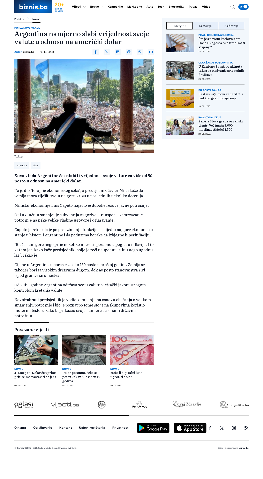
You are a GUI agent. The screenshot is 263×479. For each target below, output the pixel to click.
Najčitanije (231, 25)
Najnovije (205, 25)
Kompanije (115, 6)
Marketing (134, 6)
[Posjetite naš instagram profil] (234, 428)
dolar (35, 165)
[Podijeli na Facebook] (95, 52)
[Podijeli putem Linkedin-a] (118, 52)
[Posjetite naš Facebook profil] (210, 428)
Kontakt (65, 427)
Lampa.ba (244, 448)
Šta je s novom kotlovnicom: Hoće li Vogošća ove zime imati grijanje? (221, 43)
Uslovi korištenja (92, 427)
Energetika (177, 6)
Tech (161, 6)
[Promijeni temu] (243, 7)
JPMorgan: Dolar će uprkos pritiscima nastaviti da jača (35, 375)
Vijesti (76, 6)
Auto (149, 6)
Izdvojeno (179, 26)
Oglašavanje (42, 427)
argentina (22, 165)
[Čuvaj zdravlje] (187, 404)
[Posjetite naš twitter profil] (222, 428)
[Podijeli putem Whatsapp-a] (140, 52)
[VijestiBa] (65, 404)
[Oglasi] (23, 404)
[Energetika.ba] (234, 404)
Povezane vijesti (31, 329)
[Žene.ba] (139, 404)
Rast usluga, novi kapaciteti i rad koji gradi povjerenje (220, 96)
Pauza (193, 6)
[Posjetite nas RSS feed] (246, 428)
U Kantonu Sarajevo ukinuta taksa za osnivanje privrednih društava (221, 70)
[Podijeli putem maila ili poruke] (151, 52)
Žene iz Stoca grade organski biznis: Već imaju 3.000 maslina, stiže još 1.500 (220, 125)
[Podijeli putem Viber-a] (129, 52)
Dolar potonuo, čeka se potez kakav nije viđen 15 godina (80, 377)
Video (206, 6)
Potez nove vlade (27, 28)
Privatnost (120, 427)
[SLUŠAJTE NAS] (101, 404)
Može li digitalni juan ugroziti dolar (126, 375)
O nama (20, 427)
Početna (19, 19)
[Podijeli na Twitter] (107, 52)
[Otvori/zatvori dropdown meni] (83, 6)
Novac (94, 6)
